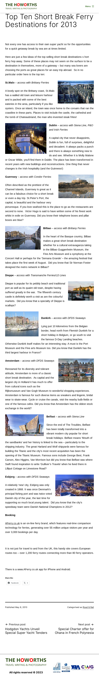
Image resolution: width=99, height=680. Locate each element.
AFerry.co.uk (12, 523)
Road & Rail (88, 607)
